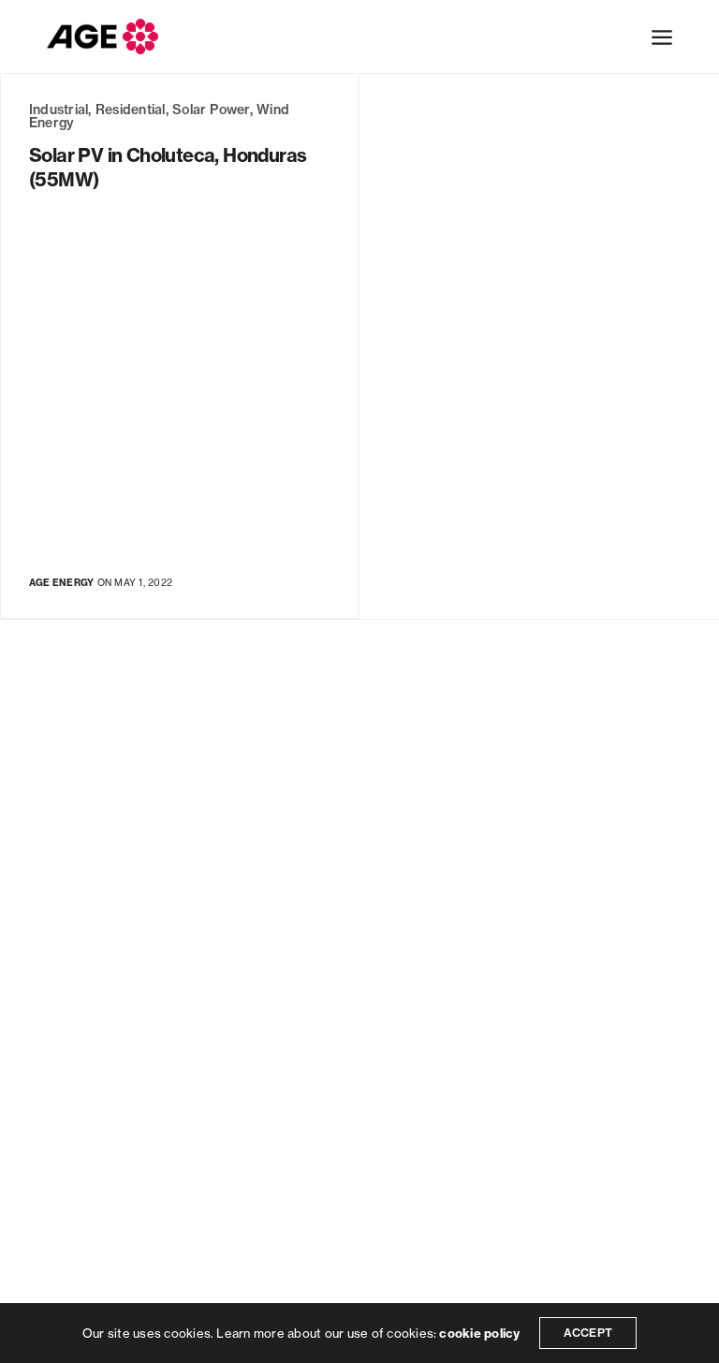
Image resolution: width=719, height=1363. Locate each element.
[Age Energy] (102, 36)
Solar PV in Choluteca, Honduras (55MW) (167, 167)
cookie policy (479, 1333)
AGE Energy (61, 583)
